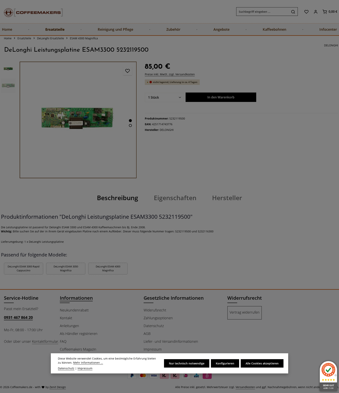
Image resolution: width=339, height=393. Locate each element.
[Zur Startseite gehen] (29, 11)
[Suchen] (293, 11)
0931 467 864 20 (18, 317)
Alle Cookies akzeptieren (262, 363)
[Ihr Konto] (315, 11)
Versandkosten (245, 387)
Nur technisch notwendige (186, 363)
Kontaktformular (45, 341)
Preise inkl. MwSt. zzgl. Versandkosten (170, 74)
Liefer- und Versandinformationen (171, 341)
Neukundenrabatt (74, 310)
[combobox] (262, 11)
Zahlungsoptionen (158, 318)
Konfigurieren (225, 363)
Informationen (76, 298)
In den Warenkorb (220, 97)
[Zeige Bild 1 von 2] (130, 120)
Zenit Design (57, 387)
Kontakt (66, 318)
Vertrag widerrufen (245, 312)
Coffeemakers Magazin (78, 349)
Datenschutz (154, 325)
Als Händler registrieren (79, 333)
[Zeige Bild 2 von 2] (130, 125)
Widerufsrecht (155, 310)
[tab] (117, 198)
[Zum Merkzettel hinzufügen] (127, 70)
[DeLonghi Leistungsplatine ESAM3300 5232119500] (78, 120)
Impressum (153, 349)
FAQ (63, 341)
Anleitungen (69, 325)
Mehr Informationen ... (88, 362)
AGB (147, 333)
